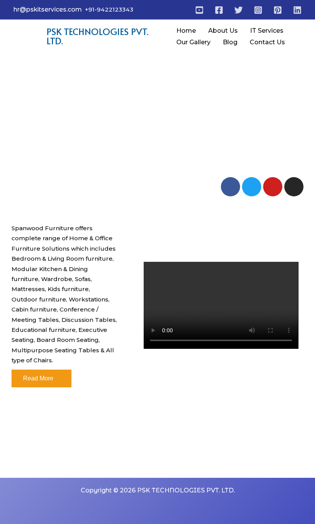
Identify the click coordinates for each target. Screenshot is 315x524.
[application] (287, 31)
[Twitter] (238, 10)
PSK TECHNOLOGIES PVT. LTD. (97, 36)
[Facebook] (219, 10)
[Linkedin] (297, 10)
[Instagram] (258, 10)
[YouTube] (199, 10)
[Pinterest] (278, 10)
